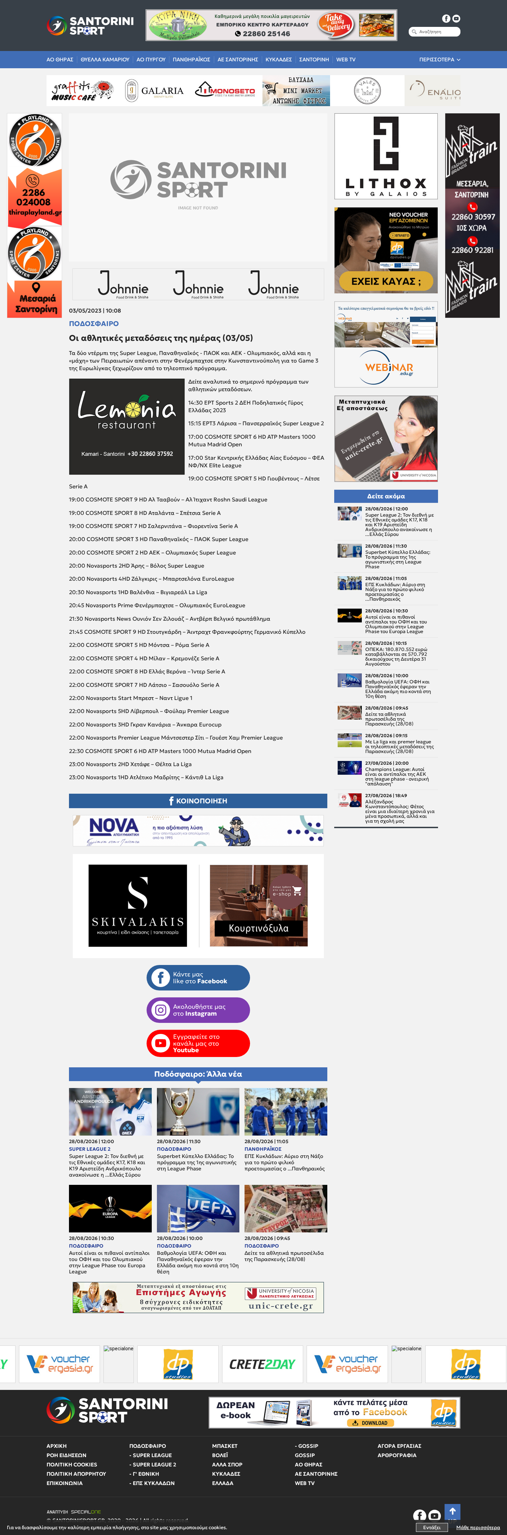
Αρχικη (57, 1445)
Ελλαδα (222, 1483)
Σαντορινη (314, 59)
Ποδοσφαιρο (94, 323)
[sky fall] (429, 90)
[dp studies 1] (82, 1364)
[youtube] (456, 18)
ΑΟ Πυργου (151, 59)
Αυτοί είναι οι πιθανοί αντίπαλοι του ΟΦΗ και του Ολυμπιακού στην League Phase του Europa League (109, 1262)
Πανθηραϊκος (191, 59)
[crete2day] (167, 1364)
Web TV (346, 59)
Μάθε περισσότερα (478, 1527)
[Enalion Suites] (357, 90)
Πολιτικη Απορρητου (76, 1473)
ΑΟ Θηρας (60, 59)
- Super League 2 (152, 1464)
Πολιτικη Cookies (72, 1464)
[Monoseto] (144, 90)
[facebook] (446, 18)
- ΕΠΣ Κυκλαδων (152, 1483)
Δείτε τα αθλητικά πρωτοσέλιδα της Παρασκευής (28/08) (284, 1256)
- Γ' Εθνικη (144, 1473)
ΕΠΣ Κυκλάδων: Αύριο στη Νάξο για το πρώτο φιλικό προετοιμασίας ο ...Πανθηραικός (285, 1162)
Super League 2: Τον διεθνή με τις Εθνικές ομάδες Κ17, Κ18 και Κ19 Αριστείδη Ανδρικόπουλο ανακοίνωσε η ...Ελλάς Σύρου (107, 1165)
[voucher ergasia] (252, 1364)
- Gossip (306, 1445)
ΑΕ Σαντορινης (238, 59)
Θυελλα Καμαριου (105, 59)
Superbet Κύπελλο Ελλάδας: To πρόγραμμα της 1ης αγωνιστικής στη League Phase (196, 1162)
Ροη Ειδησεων (67, 1455)
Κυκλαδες (279, 59)
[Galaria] (73, 90)
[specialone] (24, 1364)
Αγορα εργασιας (399, 1445)
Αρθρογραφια (397, 1455)
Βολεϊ (220, 1455)
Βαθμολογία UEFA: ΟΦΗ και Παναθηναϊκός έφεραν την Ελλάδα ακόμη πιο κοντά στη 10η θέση (198, 1262)
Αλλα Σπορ (227, 1464)
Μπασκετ (225, 1445)
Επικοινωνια (65, 1483)
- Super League (150, 1455)
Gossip (305, 1455)
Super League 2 (89, 1149)
